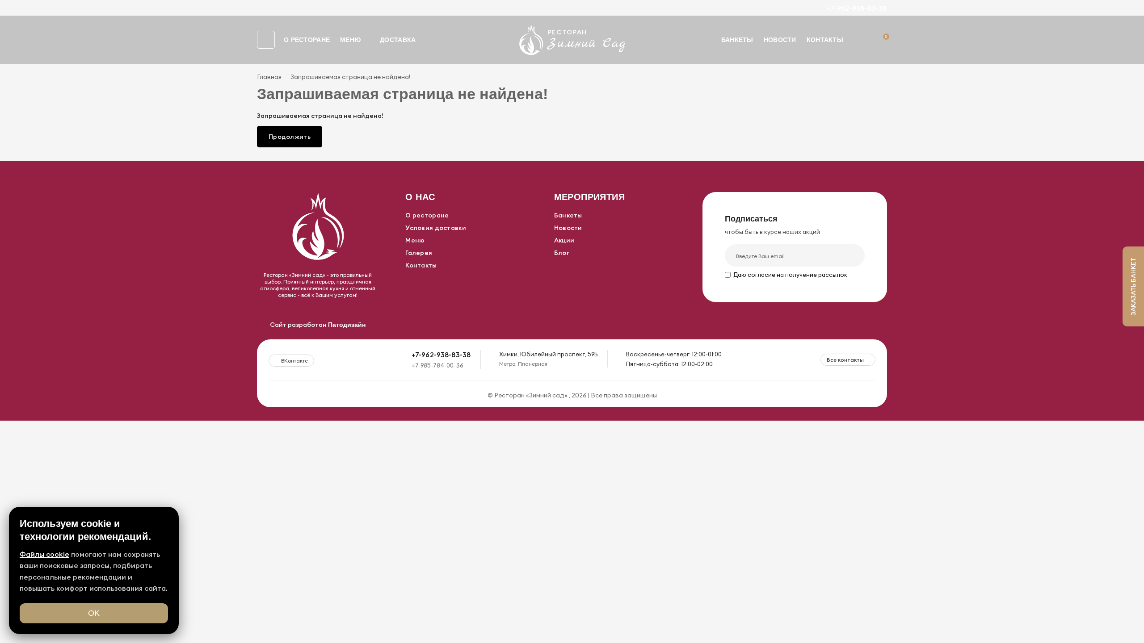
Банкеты (737, 39)
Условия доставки (435, 228)
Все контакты (845, 359)
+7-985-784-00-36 (437, 365)
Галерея (418, 253)
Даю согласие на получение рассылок (790, 274)
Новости (780, 39)
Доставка (398, 39)
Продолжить (290, 137)
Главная (269, 77)
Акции (564, 240)
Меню (350, 39)
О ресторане (307, 39)
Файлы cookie (44, 554)
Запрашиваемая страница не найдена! (350, 77)
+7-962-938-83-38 (856, 8)
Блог (561, 253)
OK (94, 613)
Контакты (825, 39)
